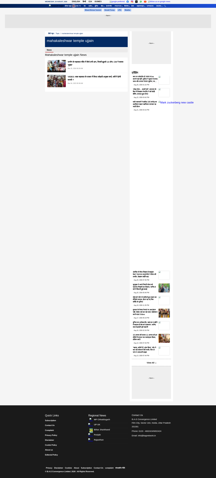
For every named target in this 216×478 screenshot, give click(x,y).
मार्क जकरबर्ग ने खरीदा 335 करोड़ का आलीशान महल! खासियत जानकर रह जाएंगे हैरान (145, 104)
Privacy (49, 468)
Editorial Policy (51, 455)
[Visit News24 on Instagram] (132, 1)
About (76, 468)
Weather (127, 10)
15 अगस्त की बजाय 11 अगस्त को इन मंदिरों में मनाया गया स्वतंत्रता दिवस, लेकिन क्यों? (145, 337)
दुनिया (96, 6)
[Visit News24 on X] (136, 1)
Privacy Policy (51, 435)
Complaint (49, 430)
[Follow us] (159, 2)
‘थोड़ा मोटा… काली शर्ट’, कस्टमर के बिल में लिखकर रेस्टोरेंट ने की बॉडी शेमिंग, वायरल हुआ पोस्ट (144, 91)
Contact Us (50, 425)
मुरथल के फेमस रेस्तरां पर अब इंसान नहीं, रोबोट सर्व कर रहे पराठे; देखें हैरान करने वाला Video (145, 312)
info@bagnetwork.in (147, 436)
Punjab (97, 435)
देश (85, 6)
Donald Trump (110, 10)
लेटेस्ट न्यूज (68, 6)
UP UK (97, 424)
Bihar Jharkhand (102, 430)
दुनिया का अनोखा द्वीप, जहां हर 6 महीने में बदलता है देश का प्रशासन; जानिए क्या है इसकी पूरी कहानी (145, 324)
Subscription (50, 420)
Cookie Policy (51, 445)
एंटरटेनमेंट (109, 6)
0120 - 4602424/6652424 (150, 431)
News (49, 50)
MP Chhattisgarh (102, 419)
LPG (119, 10)
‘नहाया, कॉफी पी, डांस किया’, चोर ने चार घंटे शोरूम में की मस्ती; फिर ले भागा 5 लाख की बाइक (144, 350)
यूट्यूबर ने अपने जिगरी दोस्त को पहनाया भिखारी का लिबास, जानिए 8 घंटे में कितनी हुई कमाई (144, 287)
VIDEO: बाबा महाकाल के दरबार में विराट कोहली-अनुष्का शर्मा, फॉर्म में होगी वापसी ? (94, 78)
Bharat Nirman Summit (93, 10)
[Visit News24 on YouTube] (145, 1)
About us (49, 450)
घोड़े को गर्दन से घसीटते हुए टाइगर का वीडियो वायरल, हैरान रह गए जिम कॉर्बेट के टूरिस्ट (145, 299)
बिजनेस (126, 6)
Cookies (68, 468)
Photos (118, 6)
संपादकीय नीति (120, 468)
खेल (102, 6)
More (158, 6)
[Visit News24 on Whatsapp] (140, 1)
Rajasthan (99, 440)
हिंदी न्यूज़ (51, 33)
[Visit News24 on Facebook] (127, 1)
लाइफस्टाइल (140, 6)
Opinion (150, 6)
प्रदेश (90, 6)
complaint (109, 468)
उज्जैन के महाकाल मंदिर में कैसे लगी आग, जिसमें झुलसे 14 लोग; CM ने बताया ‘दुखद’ (95, 63)
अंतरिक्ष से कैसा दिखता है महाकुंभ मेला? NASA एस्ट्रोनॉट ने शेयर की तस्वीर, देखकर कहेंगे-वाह (144, 274)
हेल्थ (132, 6)
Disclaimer (49, 440)
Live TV (78, 6)
